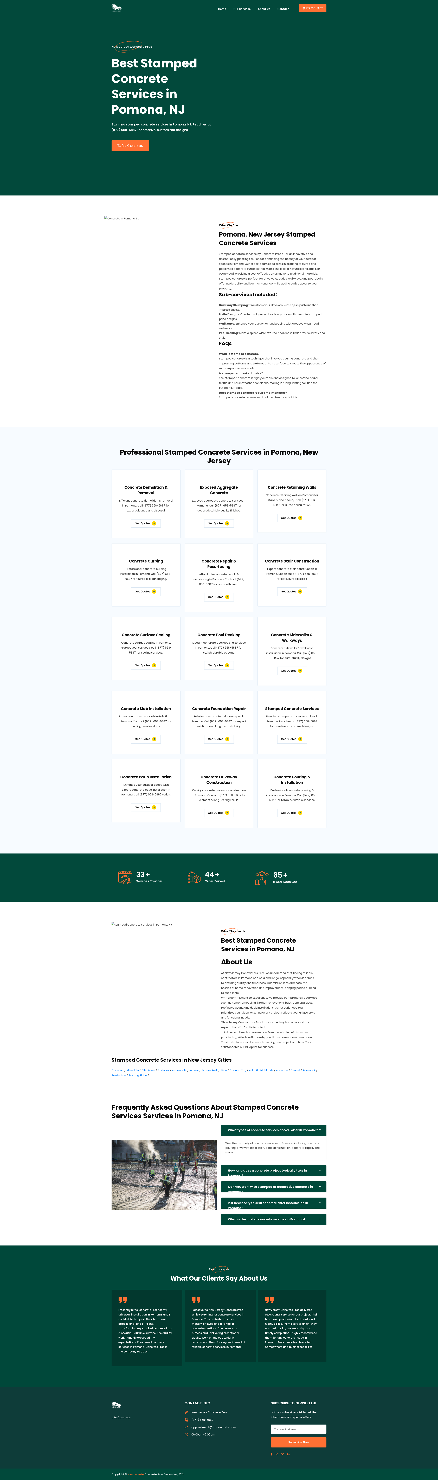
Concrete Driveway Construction (219, 779)
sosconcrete (136, 1474)
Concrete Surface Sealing (146, 635)
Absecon (118, 1070)
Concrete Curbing (146, 561)
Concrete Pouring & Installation (292, 779)
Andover (163, 1070)
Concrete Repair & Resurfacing (219, 564)
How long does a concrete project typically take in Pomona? (267, 1172)
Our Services (242, 9)
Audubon (282, 1070)
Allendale (132, 1070)
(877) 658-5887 (313, 8)
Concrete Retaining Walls (292, 487)
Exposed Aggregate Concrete (219, 490)
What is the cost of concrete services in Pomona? (267, 1219)
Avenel (295, 1070)
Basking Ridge (138, 1075)
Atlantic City (238, 1070)
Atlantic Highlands (261, 1070)
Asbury (194, 1070)
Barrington (119, 1075)
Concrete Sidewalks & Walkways (292, 637)
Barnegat (309, 1070)
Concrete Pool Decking (219, 635)
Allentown (148, 1070)
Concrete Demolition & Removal (146, 490)
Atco (223, 1070)
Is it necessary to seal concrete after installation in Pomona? (268, 1205)
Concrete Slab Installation (146, 708)
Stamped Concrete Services (292, 708)
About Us (264, 9)
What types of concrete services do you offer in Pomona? (273, 1130)
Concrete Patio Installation (146, 777)
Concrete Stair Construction (292, 561)
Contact (283, 9)
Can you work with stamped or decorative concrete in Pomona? (270, 1188)
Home (222, 9)
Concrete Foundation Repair (219, 708)
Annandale (179, 1070)
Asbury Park (209, 1070)
